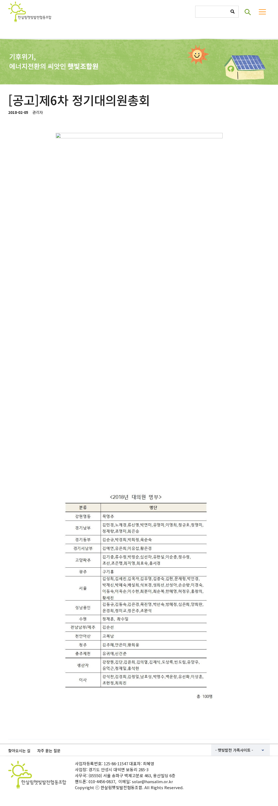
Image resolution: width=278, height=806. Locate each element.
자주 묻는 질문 (49, 750)
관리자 (37, 112)
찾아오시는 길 (19, 750)
